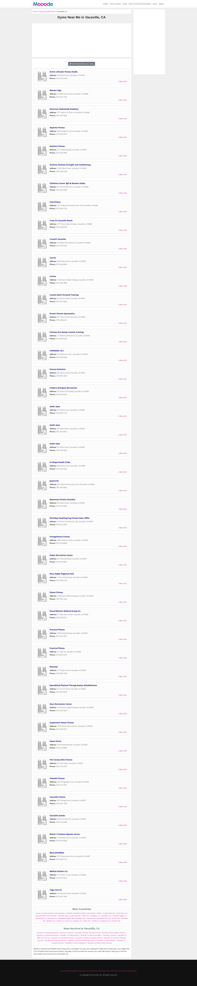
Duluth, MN (116, 918)
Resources (126, 971)
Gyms (125, 4)
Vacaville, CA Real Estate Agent (91, 935)
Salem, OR (86, 921)
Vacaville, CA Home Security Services (87, 933)
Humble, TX (96, 921)
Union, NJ (68, 921)
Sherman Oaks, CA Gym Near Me (69, 916)
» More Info (122, 81)
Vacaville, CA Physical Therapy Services (89, 938)
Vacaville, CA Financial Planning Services (81, 940)
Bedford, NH (51, 921)
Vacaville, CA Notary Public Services (99, 943)
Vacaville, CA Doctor (110, 935)
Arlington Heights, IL (120, 916)
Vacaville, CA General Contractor (48, 935)
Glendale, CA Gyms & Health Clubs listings (80, 913)
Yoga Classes (115, 4)
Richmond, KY (52, 918)
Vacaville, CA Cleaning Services (47, 933)
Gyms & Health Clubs (47, 11)
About (161, 4)
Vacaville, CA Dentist (67, 933)
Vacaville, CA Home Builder (106, 940)
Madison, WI (105, 921)
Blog (155, 4)
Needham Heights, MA (66, 918)
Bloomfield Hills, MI (103, 918)
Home (105, 4)
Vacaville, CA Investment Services (62, 938)
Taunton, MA (91, 918)
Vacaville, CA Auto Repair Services (113, 933)
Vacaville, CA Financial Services (55, 940)
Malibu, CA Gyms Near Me (106, 913)
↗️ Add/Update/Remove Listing (81, 64)
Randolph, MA (80, 918)
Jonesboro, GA (106, 916)
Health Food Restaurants (140, 4)
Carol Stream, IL (40, 918)
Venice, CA (85, 916)
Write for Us (115, 971)
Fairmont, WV (115, 921)
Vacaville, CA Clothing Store (69, 935)
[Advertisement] (81, 40)
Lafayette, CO (95, 916)
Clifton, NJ (60, 921)
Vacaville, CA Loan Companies (75, 943)
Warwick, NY (77, 921)
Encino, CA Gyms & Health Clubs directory (50, 913)
